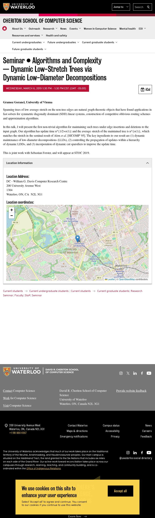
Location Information (19, 163)
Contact (7, 391)
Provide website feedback (131, 391)
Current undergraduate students (49, 290)
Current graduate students (113, 290)
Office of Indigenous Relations (43, 468)
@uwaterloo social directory (135, 458)
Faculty (19, 295)
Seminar (37, 295)
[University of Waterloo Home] (19, 7)
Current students (13, 290)
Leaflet (111, 279)
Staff (27, 295)
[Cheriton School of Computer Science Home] (4, 28)
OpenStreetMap (127, 279)
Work (6, 398)
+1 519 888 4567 (18, 432)
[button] (121, 7)
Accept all (120, 491)
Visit (6, 405)
